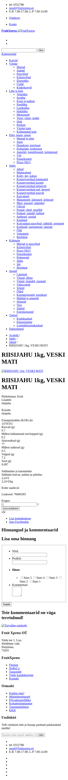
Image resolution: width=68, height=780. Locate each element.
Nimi (15, 551)
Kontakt (14, 678)
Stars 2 (24, 581)
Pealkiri (16, 558)
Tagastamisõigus (19, 706)
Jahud (12, 342)
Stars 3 (53, 577)
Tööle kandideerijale (21, 675)
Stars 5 (28, 577)
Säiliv (12, 338)
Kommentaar (20, 584)
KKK (12, 710)
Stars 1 (36, 581)
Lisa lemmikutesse (20, 518)
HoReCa (14, 668)
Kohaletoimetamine (20, 703)
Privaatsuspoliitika (20, 700)
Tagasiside (15, 671)
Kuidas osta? (16, 693)
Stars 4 (40, 577)
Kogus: (6, 500)
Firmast (13, 665)
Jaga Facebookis (19, 521)
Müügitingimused (19, 696)
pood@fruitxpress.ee (21, 8)
